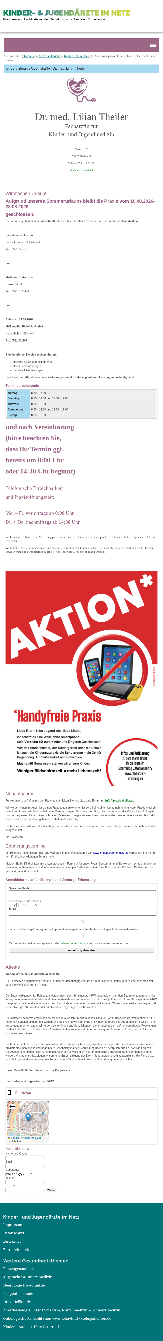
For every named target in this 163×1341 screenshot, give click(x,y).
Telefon (10, 1177)
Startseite (28, 56)
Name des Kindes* (17, 1153)
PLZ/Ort (10, 1186)
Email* (10, 1161)
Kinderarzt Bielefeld (77, 56)
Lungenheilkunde (18, 1293)
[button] (28, 1117)
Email (12, 908)
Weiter (51, 1190)
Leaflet (14, 1137)
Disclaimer (12, 1241)
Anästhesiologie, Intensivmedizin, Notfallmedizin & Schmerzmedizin (61, 1310)
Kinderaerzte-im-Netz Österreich (31, 1327)
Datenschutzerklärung (73, 943)
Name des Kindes (20, 888)
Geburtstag (12, 1169)
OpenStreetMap (32, 1137)
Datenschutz (14, 1233)
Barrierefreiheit (16, 1250)
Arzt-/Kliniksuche (49, 56)
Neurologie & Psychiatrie (24, 1285)
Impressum (12, 1225)
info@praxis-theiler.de (81, 170)
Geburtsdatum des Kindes (25, 901)
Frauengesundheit (18, 1268)
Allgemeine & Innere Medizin (27, 1277)
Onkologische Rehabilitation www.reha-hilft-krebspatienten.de (57, 1318)
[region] (81, 1092)
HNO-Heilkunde (17, 1302)
